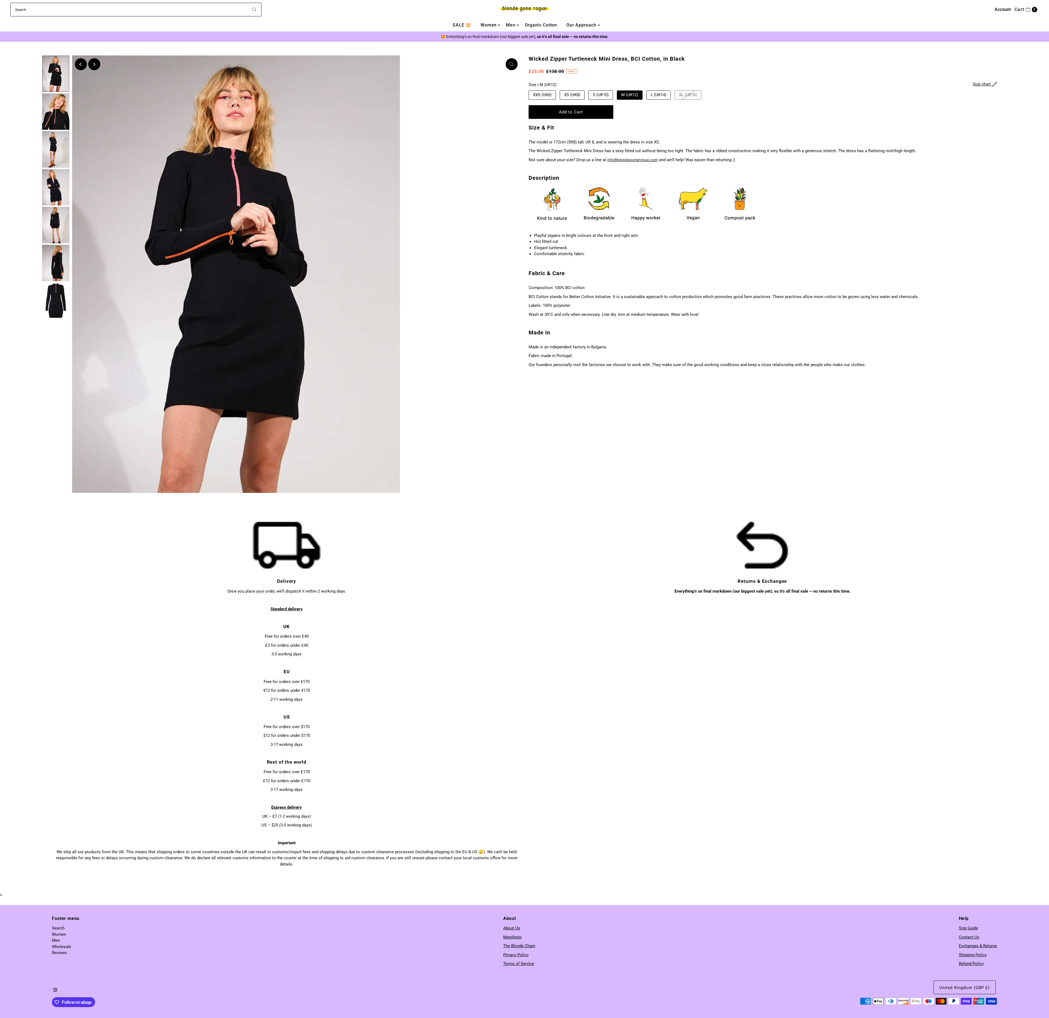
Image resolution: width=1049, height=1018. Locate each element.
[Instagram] (55, 990)
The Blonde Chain (519, 945)
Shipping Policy (973, 954)
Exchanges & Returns (978, 945)
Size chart (982, 84)
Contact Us (969, 937)
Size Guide (968, 928)
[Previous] (81, 64)
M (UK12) (629, 94)
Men (510, 25)
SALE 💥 (462, 25)
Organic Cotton (541, 25)
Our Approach (581, 25)
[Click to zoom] (512, 64)
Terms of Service (518, 963)
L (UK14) (658, 94)
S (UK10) (601, 94)
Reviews (59, 952)
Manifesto (512, 937)
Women (489, 25)
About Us (511, 928)
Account (1003, 9)
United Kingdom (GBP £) (964, 987)
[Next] (94, 64)
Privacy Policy (516, 954)
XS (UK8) (572, 94)
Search (58, 928)
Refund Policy (971, 963)
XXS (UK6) (542, 94)
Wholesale (61, 946)
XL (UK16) (688, 94)
